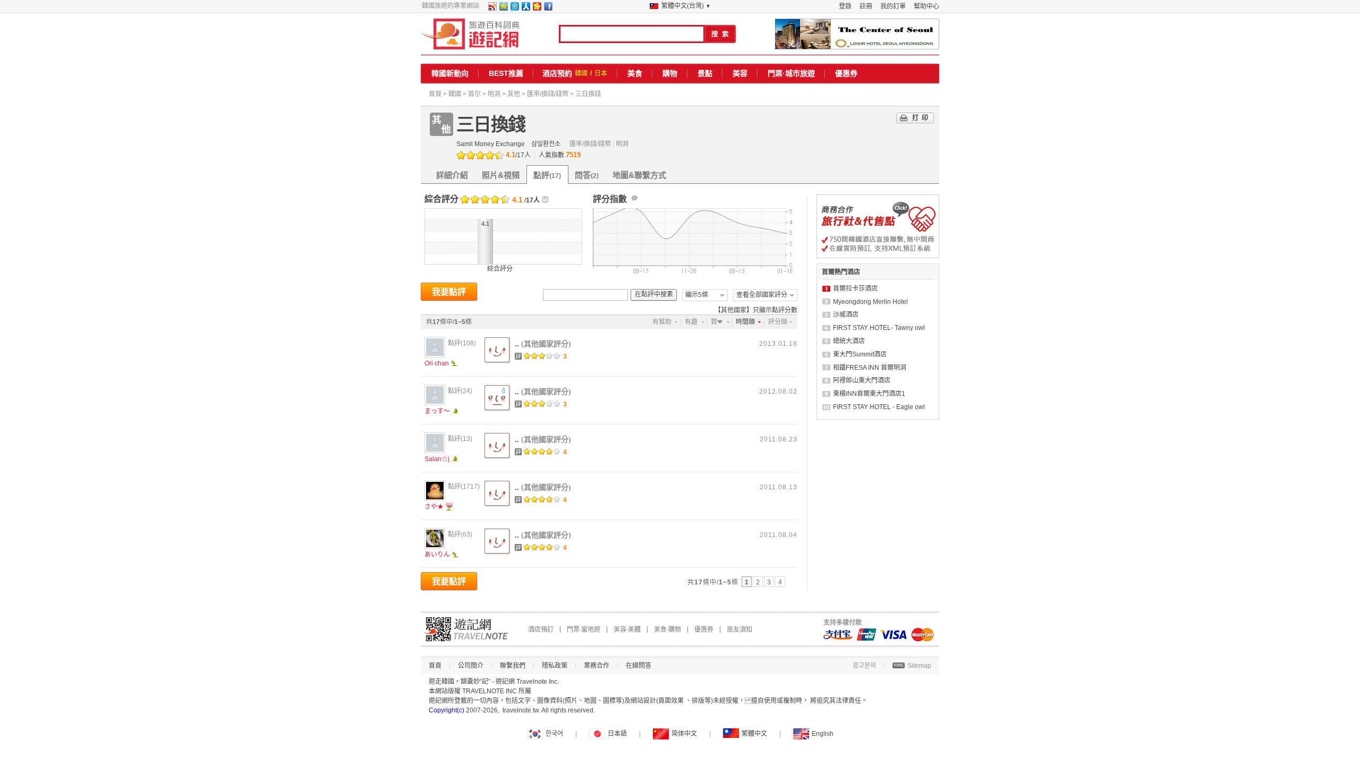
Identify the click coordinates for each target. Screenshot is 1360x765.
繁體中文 (754, 733)
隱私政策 (554, 665)
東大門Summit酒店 (860, 354)
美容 (740, 73)
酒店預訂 (541, 629)
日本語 (617, 733)
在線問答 (638, 665)
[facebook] (547, 8)
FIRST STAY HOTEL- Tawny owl (879, 328)
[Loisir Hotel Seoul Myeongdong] (857, 34)
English (823, 733)
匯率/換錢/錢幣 (547, 94)
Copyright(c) (446, 710)
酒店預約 (557, 73)
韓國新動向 (450, 73)
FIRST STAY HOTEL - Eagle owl (879, 407)
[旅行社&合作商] (878, 256)
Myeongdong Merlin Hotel (870, 301)
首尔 (474, 94)
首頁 (435, 94)
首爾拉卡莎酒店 (855, 288)
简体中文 (684, 733)
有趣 (691, 322)
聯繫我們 (512, 665)
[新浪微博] (492, 8)
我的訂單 (893, 6)
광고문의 (864, 665)
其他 (513, 94)
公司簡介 (470, 665)
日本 (600, 73)
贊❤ (716, 322)
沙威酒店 (845, 314)
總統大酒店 (849, 341)
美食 (634, 73)
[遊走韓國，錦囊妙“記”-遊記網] (470, 34)
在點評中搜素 (654, 294)
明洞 (494, 94)
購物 (669, 73)
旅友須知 (739, 629)
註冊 (866, 6)
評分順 (777, 322)
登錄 (845, 6)
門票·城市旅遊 (791, 73)
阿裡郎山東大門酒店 (861, 380)
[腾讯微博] (514, 8)
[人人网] (525, 8)
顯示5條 (696, 295)
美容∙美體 (627, 629)
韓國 (581, 73)
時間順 (745, 322)
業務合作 (596, 665)
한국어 (554, 733)
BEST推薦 (506, 73)
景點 (705, 73)
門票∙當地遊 (583, 629)
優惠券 (846, 73)
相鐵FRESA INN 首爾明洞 (869, 367)
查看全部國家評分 (761, 295)
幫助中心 (926, 6)
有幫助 (662, 322)
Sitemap (919, 665)
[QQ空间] (503, 8)
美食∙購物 (667, 629)
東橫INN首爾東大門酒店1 (869, 393)
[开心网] (536, 8)
